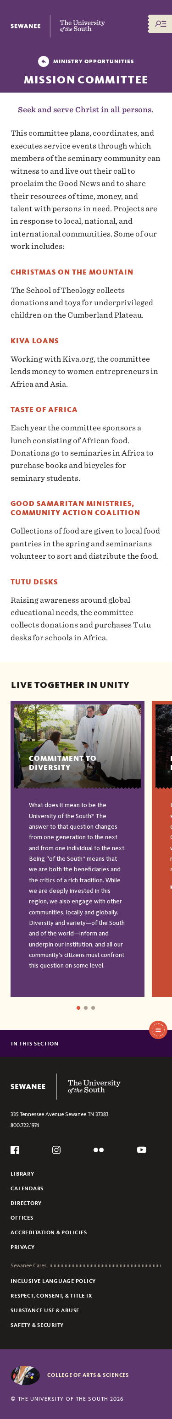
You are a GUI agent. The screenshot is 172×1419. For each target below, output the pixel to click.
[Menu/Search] (160, 24)
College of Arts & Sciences (88, 1375)
